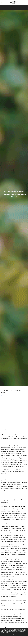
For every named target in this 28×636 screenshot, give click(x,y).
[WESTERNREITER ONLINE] (14, 2)
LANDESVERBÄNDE (19, 191)
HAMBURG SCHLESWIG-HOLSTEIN (10, 191)
